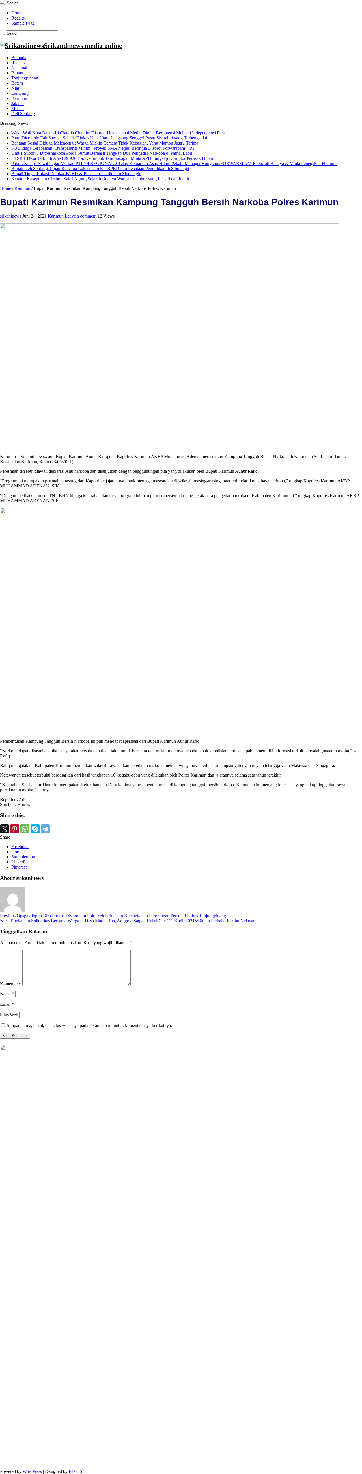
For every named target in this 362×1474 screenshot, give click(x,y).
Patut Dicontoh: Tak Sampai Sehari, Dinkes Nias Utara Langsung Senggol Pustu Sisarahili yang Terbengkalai (109, 138)
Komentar (10, 983)
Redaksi (18, 18)
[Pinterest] (14, 828)
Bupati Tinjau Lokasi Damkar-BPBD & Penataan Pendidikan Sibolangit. (76, 173)
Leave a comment (80, 216)
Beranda (18, 57)
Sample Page (23, 23)
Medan (17, 108)
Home (16, 12)
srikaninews (11, 216)
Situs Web (9, 1014)
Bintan (17, 72)
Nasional (19, 67)
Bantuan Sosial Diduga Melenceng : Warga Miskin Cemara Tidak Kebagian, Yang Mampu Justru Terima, (106, 143)
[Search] (2, 4)
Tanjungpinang (24, 78)
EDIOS (75, 1471)
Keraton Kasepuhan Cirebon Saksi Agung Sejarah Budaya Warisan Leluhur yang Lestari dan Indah (100, 178)
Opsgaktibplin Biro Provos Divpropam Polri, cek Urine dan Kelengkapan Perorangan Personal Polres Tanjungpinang (113, 915)
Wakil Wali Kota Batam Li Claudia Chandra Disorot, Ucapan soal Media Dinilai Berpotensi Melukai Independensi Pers (118, 132)
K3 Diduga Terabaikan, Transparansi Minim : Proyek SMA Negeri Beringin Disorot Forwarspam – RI (103, 148)
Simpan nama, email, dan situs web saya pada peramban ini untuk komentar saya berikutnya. (89, 1025)
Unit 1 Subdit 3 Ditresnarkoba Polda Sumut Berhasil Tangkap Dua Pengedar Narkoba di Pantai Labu (101, 153)
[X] (4, 828)
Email (7, 1004)
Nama (7, 993)
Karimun (19, 98)
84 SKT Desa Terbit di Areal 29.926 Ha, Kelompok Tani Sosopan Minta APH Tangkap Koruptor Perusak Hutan (112, 158)
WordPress (32, 1471)
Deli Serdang (23, 113)
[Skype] (35, 828)
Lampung (20, 93)
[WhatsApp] (24, 828)
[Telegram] (45, 828)
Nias (15, 88)
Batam (17, 83)
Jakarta (17, 103)
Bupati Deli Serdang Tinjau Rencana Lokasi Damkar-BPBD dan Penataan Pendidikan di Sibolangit (100, 168)
